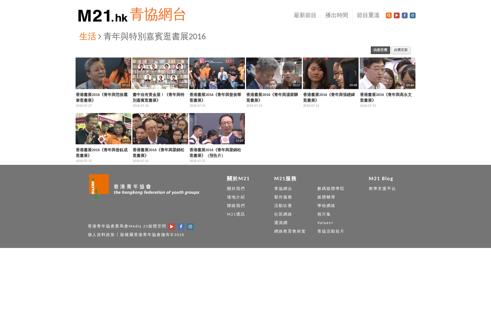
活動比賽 (283, 206)
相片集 (324, 214)
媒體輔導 (326, 197)
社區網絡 (283, 214)
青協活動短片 (331, 231)
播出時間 (336, 16)
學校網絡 (326, 206)
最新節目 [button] (305, 16)
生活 (87, 37)
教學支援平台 (382, 189)
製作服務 (283, 197)
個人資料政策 (101, 235)
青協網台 (158, 15)
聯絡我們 (236, 206)
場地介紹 (236, 197)
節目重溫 (368, 16)
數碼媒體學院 (331, 189)
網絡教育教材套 (290, 231)
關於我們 (236, 189)
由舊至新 (401, 50)
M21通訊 (236, 214)
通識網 (281, 223)
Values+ (325, 223)
